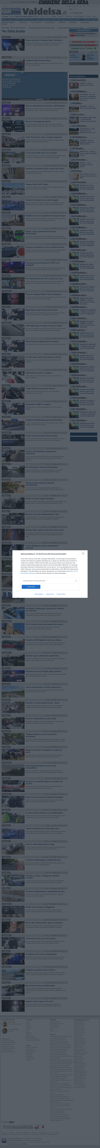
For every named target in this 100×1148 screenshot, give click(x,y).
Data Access (50, 594)
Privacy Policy (61, 594)
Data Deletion (39, 594)
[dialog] (50, 574)
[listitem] (50, 581)
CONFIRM (31, 587)
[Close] (84, 554)
